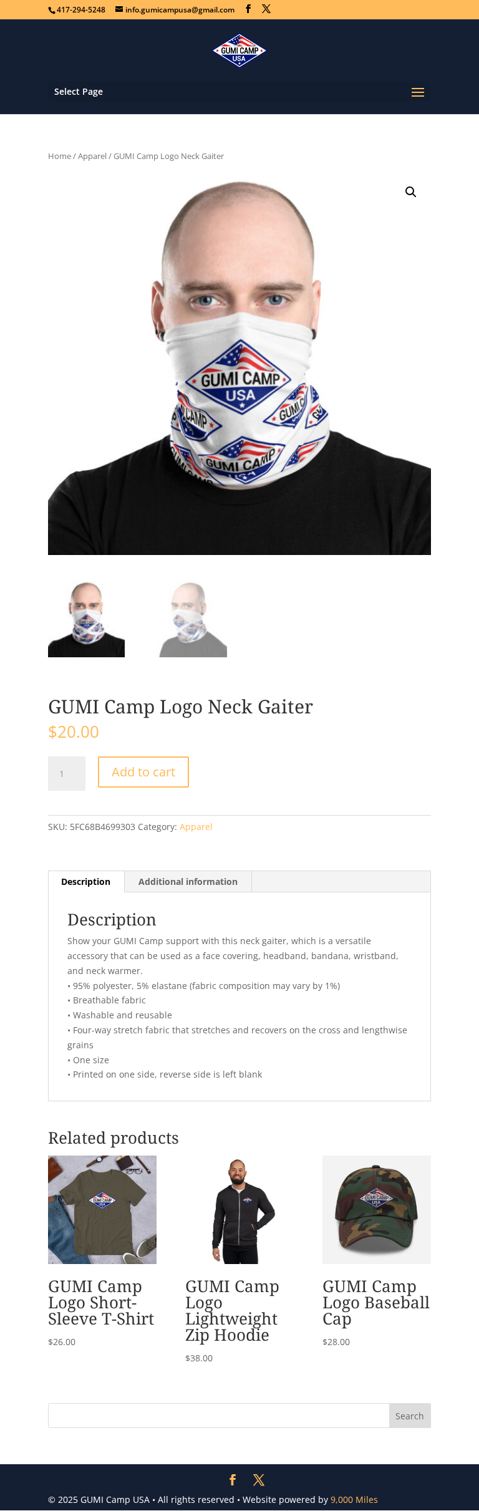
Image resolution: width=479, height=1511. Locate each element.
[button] (411, 192)
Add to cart (143, 771)
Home (59, 156)
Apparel (92, 156)
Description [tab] (85, 881)
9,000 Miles (354, 1499)
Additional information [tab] (188, 881)
